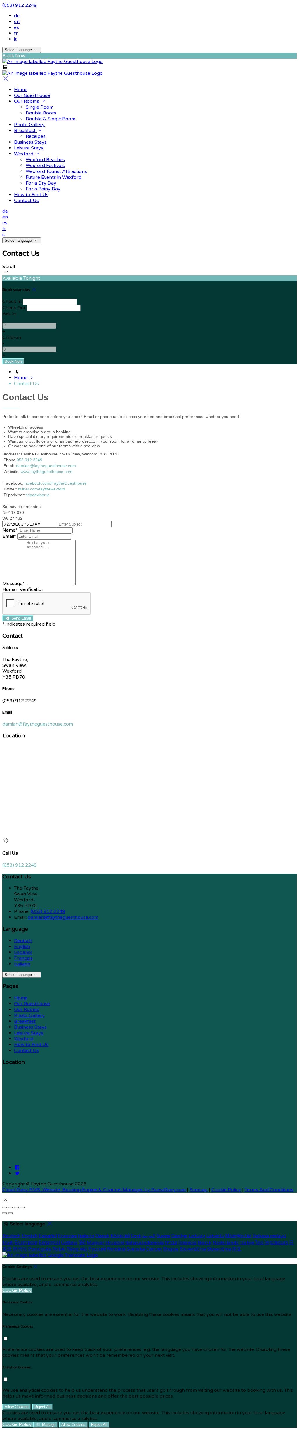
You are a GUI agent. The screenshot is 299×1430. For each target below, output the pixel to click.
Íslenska (187, 1242)
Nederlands (226, 1242)
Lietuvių (197, 1236)
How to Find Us (31, 1045)
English (22, 946)
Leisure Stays (28, 1033)
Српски (154, 1249)
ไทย (259, 1242)
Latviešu (215, 1236)
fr (16, 33)
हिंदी (82, 1242)
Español (23, 952)
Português (39, 1249)
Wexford (23, 1039)
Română (116, 1249)
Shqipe (170, 1249)
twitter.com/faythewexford (41, 489)
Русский (97, 1249)
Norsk (204, 1242)
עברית (171, 1242)
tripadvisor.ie (38, 495)
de (17, 16)
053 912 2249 (29, 459)
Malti (7, 1242)
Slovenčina (219, 1249)
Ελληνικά (120, 1236)
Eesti (136, 1236)
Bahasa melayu (269, 1236)
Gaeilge (179, 1236)
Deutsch (23, 941)
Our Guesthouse (32, 1004)
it (15, 39)
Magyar (95, 1242)
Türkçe (247, 1242)
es (16, 27)
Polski (58, 1249)
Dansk (102, 1236)
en (17, 22)
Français (23, 958)
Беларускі (49, 1242)
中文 (236, 1249)
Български (26, 1242)
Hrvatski (114, 1242)
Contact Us (26, 1050)
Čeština (69, 1242)
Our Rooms (26, 1010)
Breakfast (25, 1021)
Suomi (163, 1236)
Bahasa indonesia (144, 1242)
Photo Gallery (29, 1015)
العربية (148, 1236)
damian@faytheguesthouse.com (46, 465)
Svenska (136, 1249)
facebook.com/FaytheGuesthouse (55, 483)
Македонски (238, 1236)
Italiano (22, 964)
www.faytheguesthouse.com (46, 471)
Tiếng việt (77, 1249)
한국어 (20, 1249)
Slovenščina (193, 1249)
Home (20, 998)
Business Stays (30, 1027)
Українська (276, 1242)
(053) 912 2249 (19, 5)
